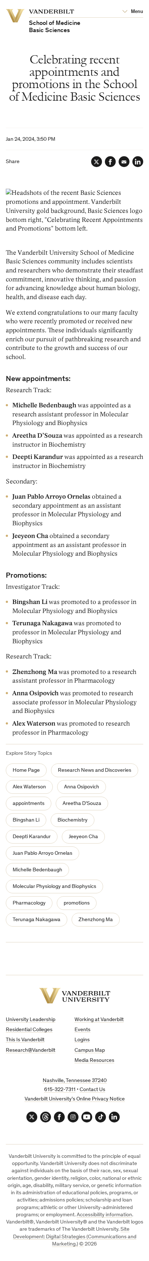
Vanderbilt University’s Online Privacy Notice (75, 1099)
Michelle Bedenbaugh (37, 870)
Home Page (26, 770)
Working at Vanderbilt (99, 1020)
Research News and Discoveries (94, 770)
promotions (77, 903)
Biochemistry (73, 820)
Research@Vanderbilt (30, 1050)
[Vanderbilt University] (74, 995)
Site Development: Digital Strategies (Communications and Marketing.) (74, 1237)
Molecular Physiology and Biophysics (54, 886)
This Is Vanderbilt (25, 1040)
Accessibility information (104, 1215)
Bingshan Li (26, 820)
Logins (82, 1040)
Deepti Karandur (32, 837)
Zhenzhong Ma (95, 920)
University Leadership (30, 1020)
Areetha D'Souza (82, 803)
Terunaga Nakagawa (36, 920)
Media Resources (94, 1060)
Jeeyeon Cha (83, 837)
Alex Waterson (29, 787)
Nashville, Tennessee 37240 (75, 1080)
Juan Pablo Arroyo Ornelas (42, 853)
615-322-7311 (60, 1090)
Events (82, 1030)
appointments (28, 803)
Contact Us (92, 1090)
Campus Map (89, 1050)
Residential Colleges (29, 1030)
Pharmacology (29, 903)
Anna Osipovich (81, 787)
